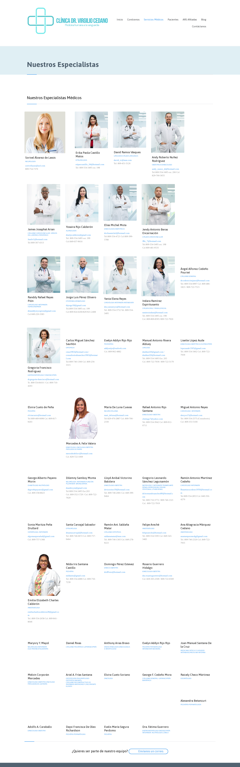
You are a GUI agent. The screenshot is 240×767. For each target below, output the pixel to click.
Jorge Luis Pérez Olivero (81, 297)
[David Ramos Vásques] (129, 130)
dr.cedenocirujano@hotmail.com (195, 280)
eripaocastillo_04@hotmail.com (90, 164)
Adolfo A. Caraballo (40, 726)
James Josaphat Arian (41, 229)
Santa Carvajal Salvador (81, 524)
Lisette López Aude (192, 340)
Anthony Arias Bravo (116, 643)
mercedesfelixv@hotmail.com (79, 453)
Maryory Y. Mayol (38, 643)
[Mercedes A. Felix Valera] (81, 416)
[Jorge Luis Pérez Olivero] (81, 274)
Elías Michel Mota (115, 225)
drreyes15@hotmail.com (191, 415)
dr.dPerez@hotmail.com (114, 572)
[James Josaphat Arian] (43, 204)
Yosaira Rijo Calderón (79, 226)
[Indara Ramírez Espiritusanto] (158, 276)
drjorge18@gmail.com (76, 305)
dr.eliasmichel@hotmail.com (116, 233)
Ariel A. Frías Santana (79, 674)
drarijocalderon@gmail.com (78, 235)
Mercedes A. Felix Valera (81, 443)
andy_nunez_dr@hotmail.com (165, 169)
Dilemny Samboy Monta (81, 478)
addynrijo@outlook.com (115, 348)
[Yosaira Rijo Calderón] (81, 203)
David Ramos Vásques (127, 152)
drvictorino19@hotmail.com (116, 489)
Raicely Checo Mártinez (195, 674)
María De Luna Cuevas (118, 407)
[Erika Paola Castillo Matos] (91, 130)
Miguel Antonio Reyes (194, 407)
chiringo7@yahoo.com (152, 419)
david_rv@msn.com (123, 160)
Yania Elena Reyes (115, 298)
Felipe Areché (150, 524)
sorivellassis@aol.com (35, 165)
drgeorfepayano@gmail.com (40, 489)
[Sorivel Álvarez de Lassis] (48, 132)
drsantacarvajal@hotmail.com (79, 532)
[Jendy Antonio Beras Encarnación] (158, 204)
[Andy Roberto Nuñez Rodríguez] (167, 132)
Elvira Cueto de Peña (41, 407)
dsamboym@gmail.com (76, 488)
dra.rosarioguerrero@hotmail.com (157, 575)
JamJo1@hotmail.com (37, 239)
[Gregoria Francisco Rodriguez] (43, 345)
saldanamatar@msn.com (115, 536)
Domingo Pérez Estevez (119, 564)
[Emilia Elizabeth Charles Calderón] (43, 573)
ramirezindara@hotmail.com (155, 312)
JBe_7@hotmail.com (151, 241)
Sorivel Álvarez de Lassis (40, 157)
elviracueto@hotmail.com (39, 415)
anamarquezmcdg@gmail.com (194, 536)
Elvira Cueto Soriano (117, 674)
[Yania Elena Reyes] (120, 275)
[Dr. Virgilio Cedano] (68, 23)
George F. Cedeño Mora (156, 674)
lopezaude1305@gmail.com (193, 348)
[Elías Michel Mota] (120, 202)
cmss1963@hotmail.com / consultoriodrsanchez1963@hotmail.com (82, 355)
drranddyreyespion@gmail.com (42, 311)
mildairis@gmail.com (75, 575)
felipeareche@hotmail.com (154, 532)
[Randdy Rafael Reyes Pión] (43, 274)
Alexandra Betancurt (193, 700)
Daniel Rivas (73, 643)
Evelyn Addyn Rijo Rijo (118, 340)
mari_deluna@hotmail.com (116, 415)
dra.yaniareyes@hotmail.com (117, 307)
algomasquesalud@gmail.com (41, 536)
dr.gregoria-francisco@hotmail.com (43, 379)
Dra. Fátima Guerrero (155, 726)
